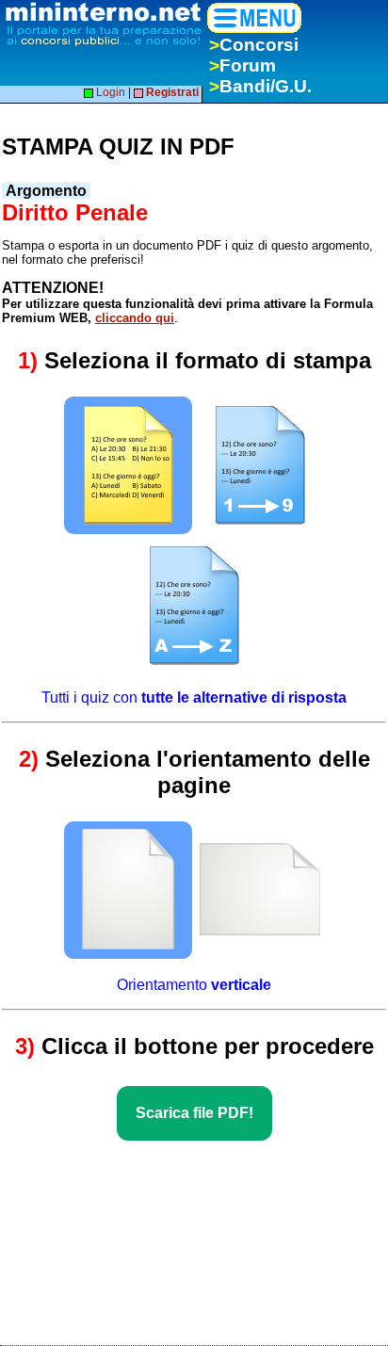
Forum (242, 65)
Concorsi (254, 45)
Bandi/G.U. (260, 86)
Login (109, 92)
